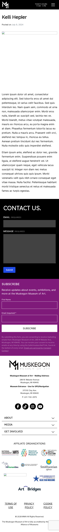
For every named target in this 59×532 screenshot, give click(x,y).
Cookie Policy (47, 505)
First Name (6, 299)
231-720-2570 (30, 397)
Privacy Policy (29, 505)
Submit (9, 270)
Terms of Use (11, 505)
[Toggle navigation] (53, 4)
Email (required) (9, 313)
